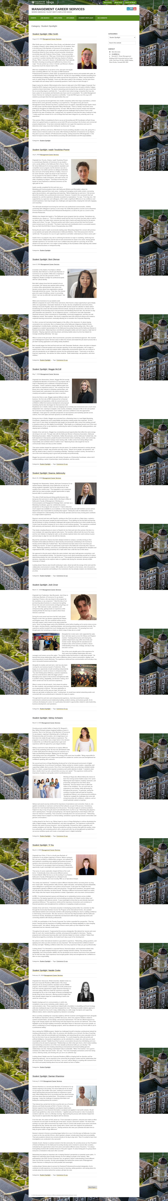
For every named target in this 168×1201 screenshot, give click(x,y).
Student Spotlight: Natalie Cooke (46, 970)
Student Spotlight (45, 140)
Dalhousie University (38, 2)
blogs (50, 2)
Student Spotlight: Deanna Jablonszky (48, 473)
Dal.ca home (107, 2)
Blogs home (118, 2)
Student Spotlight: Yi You (43, 845)
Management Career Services (58, 9)
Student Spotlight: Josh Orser (45, 585)
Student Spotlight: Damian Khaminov (48, 1076)
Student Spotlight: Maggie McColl (46, 369)
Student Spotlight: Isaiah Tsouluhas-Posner (51, 150)
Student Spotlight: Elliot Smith (45, 34)
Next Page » (92, 1187)
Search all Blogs (130, 2)
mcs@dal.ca (115, 54)
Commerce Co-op (62, 360)
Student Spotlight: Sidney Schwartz (47, 718)
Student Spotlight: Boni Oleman (46, 259)
